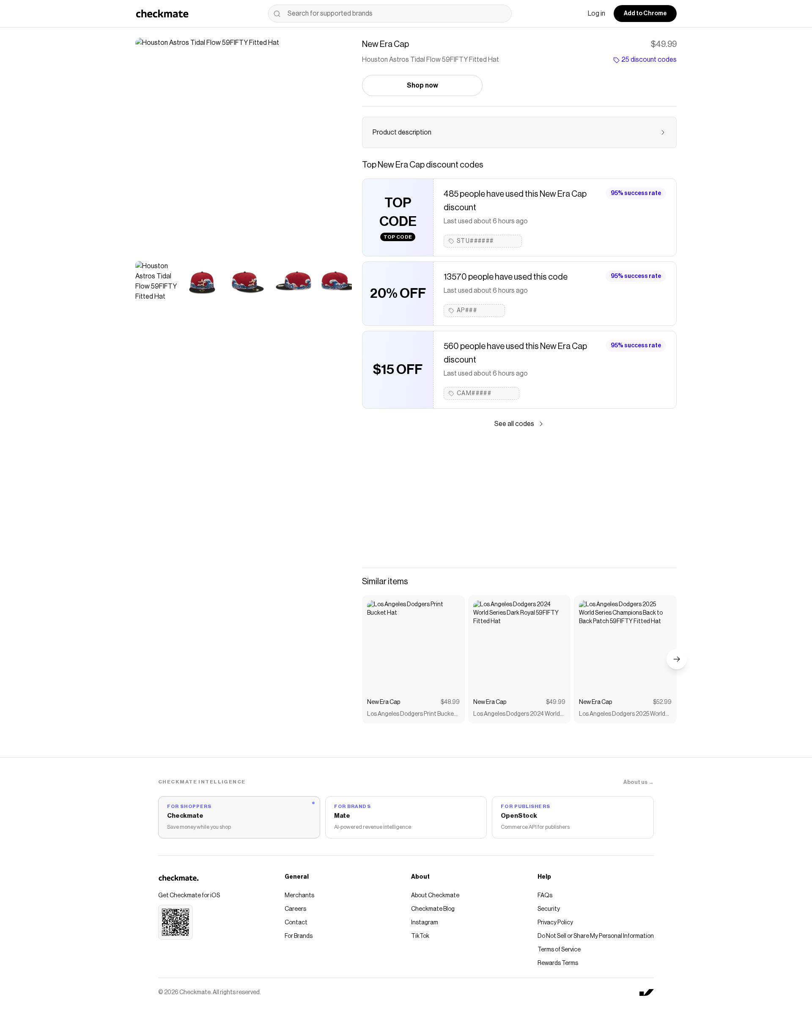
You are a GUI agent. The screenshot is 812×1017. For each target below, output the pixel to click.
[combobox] (390, 13)
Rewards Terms (558, 963)
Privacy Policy (555, 923)
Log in (596, 13)
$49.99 (555, 702)
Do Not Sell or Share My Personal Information (596, 936)
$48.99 (450, 702)
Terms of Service (559, 950)
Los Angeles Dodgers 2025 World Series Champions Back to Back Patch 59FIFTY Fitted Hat (622, 714)
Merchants (299, 896)
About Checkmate (435, 896)
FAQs (545, 896)
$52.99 (662, 702)
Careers (295, 909)
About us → (638, 782)
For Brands (299, 936)
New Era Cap (383, 702)
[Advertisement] (519, 498)
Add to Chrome (645, 13)
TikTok (420, 936)
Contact (296, 923)
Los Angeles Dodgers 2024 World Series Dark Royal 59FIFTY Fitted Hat (516, 714)
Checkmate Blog (433, 909)
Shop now (422, 85)
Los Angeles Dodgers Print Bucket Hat (411, 714)
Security (549, 909)
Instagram (424, 923)
